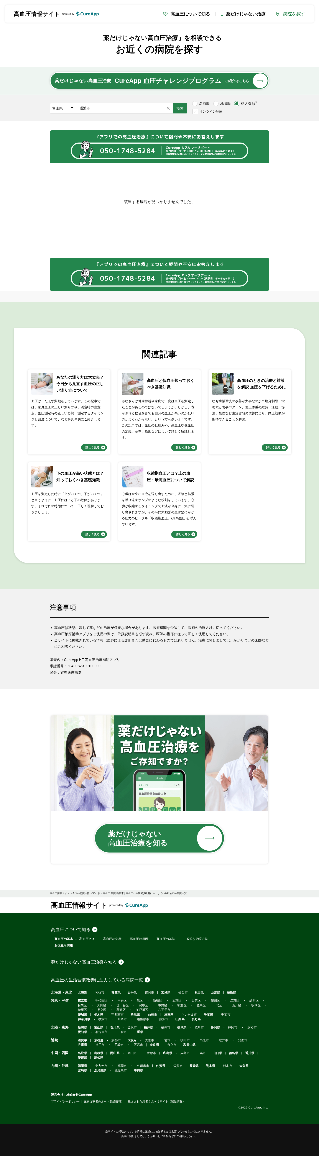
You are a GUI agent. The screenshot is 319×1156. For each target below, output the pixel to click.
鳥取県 (82, 1053)
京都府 (99, 1040)
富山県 (99, 1027)
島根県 (99, 1053)
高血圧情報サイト (37, 14)
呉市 (203, 1053)
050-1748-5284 (127, 151)
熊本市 (227, 1065)
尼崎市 (119, 1044)
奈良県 (154, 1044)
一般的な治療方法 (195, 939)
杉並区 (182, 1005)
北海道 (82, 992)
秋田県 (199, 992)
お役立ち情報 (63, 945)
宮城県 (165, 992)
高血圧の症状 (112, 939)
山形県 (215, 992)
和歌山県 (189, 1044)
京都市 (116, 1040)
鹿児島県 (100, 1070)
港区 (140, 1000)
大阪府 (132, 1040)
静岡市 (232, 1027)
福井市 (165, 1027)
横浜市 (103, 1019)
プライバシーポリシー (65, 1101)
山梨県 (180, 1019)
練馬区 (82, 1010)
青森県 (116, 992)
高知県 (99, 1057)
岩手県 (132, 992)
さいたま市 (189, 1014)
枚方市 (223, 1040)
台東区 (196, 1000)
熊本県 (210, 1065)
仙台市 (183, 992)
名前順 (204, 103)
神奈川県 (84, 1019)
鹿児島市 (121, 1070)
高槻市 (204, 1040)
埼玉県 (169, 1014)
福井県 (148, 1027)
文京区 (177, 1000)
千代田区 (101, 1000)
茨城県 (82, 1014)
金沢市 (132, 1027)
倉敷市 (151, 1053)
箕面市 (243, 1040)
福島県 (231, 992)
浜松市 (252, 1027)
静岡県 (215, 1027)
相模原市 (143, 1019)
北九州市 (101, 1065)
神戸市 (100, 1044)
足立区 (102, 1010)
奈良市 (172, 1044)
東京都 (82, 1000)
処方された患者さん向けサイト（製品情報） (156, 1101)
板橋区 (256, 1005)
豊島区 (201, 1005)
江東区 (235, 1000)
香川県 (250, 1053)
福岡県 (82, 1065)
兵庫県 (82, 1044)
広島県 (167, 1053)
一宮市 (122, 1032)
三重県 (138, 1032)
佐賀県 (160, 1065)
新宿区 (157, 1000)
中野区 (162, 1005)
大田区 (102, 1005)
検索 (180, 108)
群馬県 (135, 1014)
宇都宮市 (117, 1014)
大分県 (244, 1065)
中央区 (122, 1000)
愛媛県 (82, 1057)
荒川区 (237, 1005)
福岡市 (122, 1065)
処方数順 (249, 103)
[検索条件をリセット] (168, 108)
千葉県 (208, 1014)
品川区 (254, 1000)
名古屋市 (101, 1032)
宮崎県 (82, 1070)
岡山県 (115, 1053)
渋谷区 (143, 1005)
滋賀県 (82, 1040)
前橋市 (152, 1014)
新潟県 (82, 1027)
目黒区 (82, 1005)
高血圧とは (87, 939)
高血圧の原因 (139, 939)
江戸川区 (142, 1010)
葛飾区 (121, 1010)
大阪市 (149, 1040)
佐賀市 (178, 1065)
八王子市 (164, 1010)
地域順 (225, 103)
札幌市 (100, 992)
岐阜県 (182, 1027)
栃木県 (99, 1014)
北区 (219, 1005)
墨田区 (215, 1000)
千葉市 (225, 1014)
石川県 (115, 1027)
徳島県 (233, 1053)
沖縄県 (138, 1070)
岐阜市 (199, 1027)
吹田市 (185, 1040)
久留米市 (143, 1065)
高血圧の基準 (165, 939)
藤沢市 (164, 1019)
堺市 (167, 1040)
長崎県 (194, 1065)
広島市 (185, 1053)
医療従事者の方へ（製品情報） (104, 1101)
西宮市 (138, 1044)
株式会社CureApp (79, 1094)
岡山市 (132, 1053)
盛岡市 (149, 992)
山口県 (217, 1053)
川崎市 (122, 1019)
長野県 (196, 1019)
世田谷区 (123, 1005)
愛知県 (82, 1032)
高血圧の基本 (63, 939)
